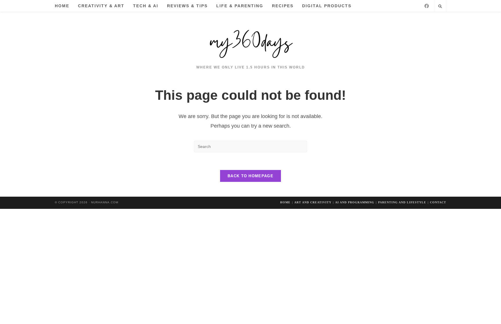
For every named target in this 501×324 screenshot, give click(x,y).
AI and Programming (354, 202)
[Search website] (440, 6)
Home (285, 202)
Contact (438, 202)
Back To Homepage (250, 176)
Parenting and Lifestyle (402, 202)
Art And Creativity (312, 202)
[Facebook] (426, 6)
